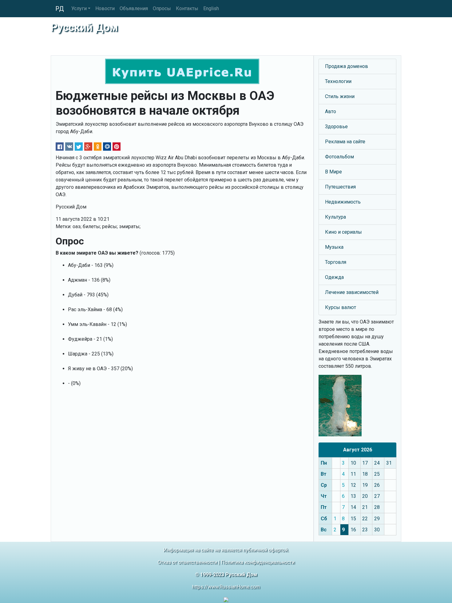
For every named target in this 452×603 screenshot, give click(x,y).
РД (59, 8)
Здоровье (336, 126)
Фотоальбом (339, 157)
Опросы (162, 8)
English (211, 8)
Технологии (338, 81)
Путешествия (340, 187)
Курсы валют (340, 307)
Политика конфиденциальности (258, 562)
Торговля (335, 262)
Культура (335, 217)
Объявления (134, 8)
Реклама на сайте (345, 142)
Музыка (334, 247)
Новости (105, 8)
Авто (330, 111)
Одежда (334, 277)
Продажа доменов (346, 66)
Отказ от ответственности (187, 562)
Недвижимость (343, 202)
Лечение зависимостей (352, 292)
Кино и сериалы (343, 232)
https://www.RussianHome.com (226, 587)
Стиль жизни (340, 96)
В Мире (333, 172)
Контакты (187, 8)
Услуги (79, 8)
